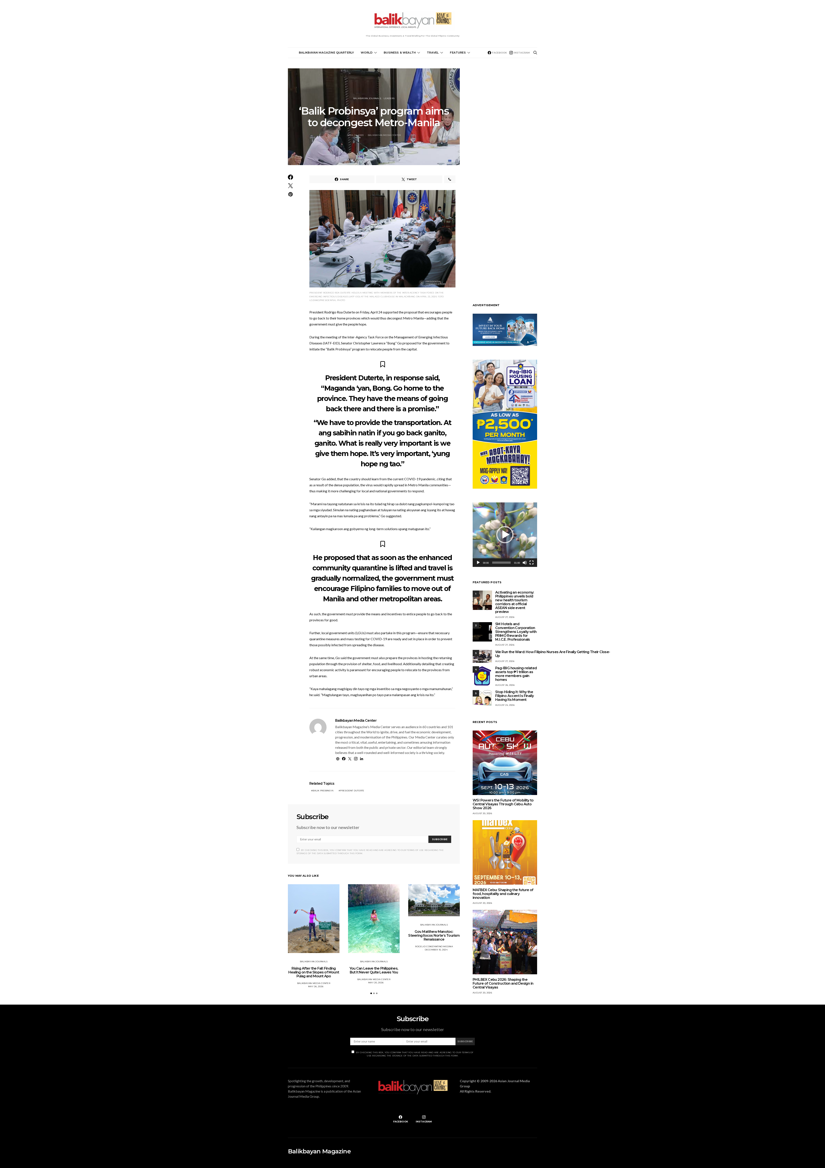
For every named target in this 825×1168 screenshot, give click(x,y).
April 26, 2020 (355, 135)
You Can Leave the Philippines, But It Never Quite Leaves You (374, 970)
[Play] (478, 562)
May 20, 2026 (375, 982)
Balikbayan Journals (367, 98)
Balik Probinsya (323, 790)
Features (458, 52)
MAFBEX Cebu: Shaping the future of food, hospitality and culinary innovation (503, 894)
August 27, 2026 (504, 617)
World (367, 52)
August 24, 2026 (505, 705)
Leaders (389, 98)
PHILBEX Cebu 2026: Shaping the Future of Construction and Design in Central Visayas (503, 983)
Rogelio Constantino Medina (434, 946)
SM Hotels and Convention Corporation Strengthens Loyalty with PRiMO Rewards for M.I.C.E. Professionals (516, 632)
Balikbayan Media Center (384, 135)
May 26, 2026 (315, 986)
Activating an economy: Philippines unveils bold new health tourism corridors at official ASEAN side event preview (514, 602)
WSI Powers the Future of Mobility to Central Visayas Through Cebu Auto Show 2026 (503, 804)
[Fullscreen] (531, 562)
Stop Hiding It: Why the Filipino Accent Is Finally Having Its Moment (514, 696)
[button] (371, 993)
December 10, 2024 (436, 949)
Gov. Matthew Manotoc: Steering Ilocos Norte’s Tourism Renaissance (434, 935)
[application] (505, 534)
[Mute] (524, 562)
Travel (433, 52)
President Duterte (352, 790)
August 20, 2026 (482, 813)
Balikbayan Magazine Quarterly (326, 52)
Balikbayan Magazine (319, 1151)
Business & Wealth (400, 52)
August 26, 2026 (505, 685)
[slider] (501, 563)
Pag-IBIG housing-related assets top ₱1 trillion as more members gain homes (516, 674)
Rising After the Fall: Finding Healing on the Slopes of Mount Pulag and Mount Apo (313, 972)
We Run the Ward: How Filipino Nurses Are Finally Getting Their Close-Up (552, 654)
